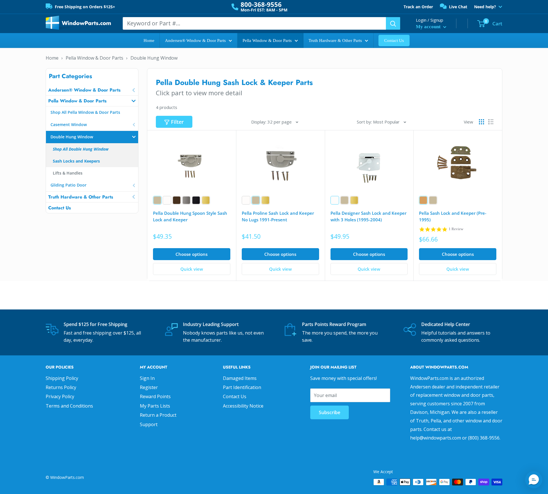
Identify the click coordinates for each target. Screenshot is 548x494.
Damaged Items (240, 378)
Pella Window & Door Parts (267, 40)
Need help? (485, 6)
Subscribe (329, 412)
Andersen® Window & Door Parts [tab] (84, 90)
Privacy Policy (60, 396)
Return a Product (158, 415)
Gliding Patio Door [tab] (68, 185)
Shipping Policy (62, 378)
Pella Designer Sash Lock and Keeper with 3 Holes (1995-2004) (368, 216)
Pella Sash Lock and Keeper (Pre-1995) (452, 216)
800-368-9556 (261, 4)
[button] (533, 479)
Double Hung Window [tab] (72, 136)
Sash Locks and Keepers (76, 161)
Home (149, 40)
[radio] (157, 200)
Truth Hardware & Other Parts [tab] (80, 197)
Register (149, 387)
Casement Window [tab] (69, 124)
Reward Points (155, 396)
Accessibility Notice (243, 406)
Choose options (191, 254)
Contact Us (394, 40)
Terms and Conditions (69, 406)
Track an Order (418, 6)
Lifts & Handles (67, 173)
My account (429, 26)
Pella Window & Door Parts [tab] (77, 101)
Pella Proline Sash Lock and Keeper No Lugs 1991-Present (278, 216)
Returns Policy (61, 387)
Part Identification (242, 387)
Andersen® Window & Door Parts (195, 40)
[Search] (393, 23)
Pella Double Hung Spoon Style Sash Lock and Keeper (190, 216)
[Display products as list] (490, 121)
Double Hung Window (154, 58)
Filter (177, 121)
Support (149, 424)
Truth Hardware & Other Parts (335, 40)
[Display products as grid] (481, 121)
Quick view (191, 269)
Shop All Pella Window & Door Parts (85, 112)
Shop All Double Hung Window (80, 149)
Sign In (147, 378)
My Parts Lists (155, 406)
